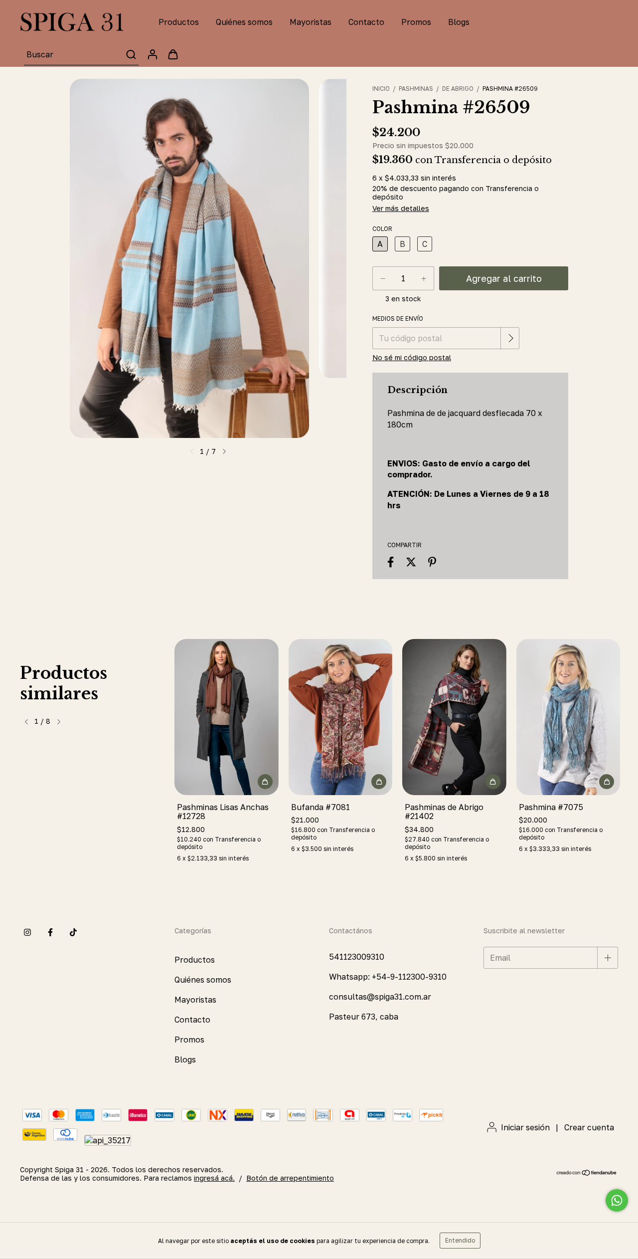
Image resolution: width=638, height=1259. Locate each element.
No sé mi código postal (411, 357)
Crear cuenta (589, 1127)
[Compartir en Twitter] (411, 562)
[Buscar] (130, 54)
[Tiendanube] (587, 1173)
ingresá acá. (214, 1178)
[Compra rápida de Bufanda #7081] (378, 781)
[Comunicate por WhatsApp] (617, 1200)
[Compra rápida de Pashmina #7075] (606, 781)
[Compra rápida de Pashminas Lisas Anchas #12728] (265, 781)
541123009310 (356, 957)
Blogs (459, 22)
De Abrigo (458, 88)
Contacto (366, 22)
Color (382, 228)
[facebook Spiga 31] (50, 932)
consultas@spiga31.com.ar (380, 997)
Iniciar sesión (525, 1127)
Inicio (381, 88)
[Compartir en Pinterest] (432, 562)
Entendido (460, 1240)
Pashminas (416, 88)
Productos (179, 22)
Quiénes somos (244, 22)
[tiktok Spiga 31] (73, 932)
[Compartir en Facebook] (390, 562)
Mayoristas (310, 22)
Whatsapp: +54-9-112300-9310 (388, 977)
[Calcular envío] (510, 338)
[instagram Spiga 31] (27, 932)
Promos (416, 22)
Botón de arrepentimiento (290, 1178)
